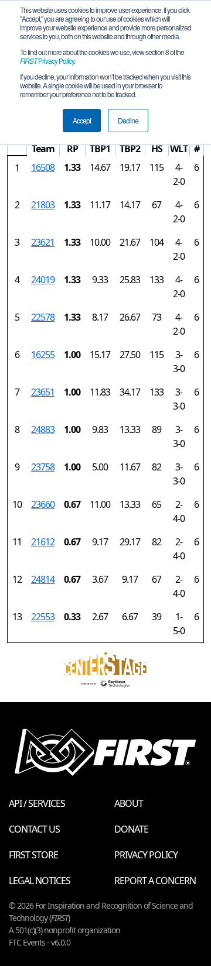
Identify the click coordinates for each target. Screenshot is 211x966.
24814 (43, 579)
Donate (131, 829)
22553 (43, 616)
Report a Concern (155, 880)
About (128, 803)
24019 (43, 279)
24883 (43, 429)
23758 (43, 466)
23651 (43, 392)
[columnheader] (17, 149)
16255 (43, 354)
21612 (43, 541)
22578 (43, 317)
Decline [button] (128, 120)
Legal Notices (39, 880)
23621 (43, 242)
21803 (43, 204)
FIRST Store (33, 854)
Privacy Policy (47, 61)
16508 (43, 167)
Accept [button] (82, 120)
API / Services (37, 803)
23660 (43, 504)
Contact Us (34, 829)
